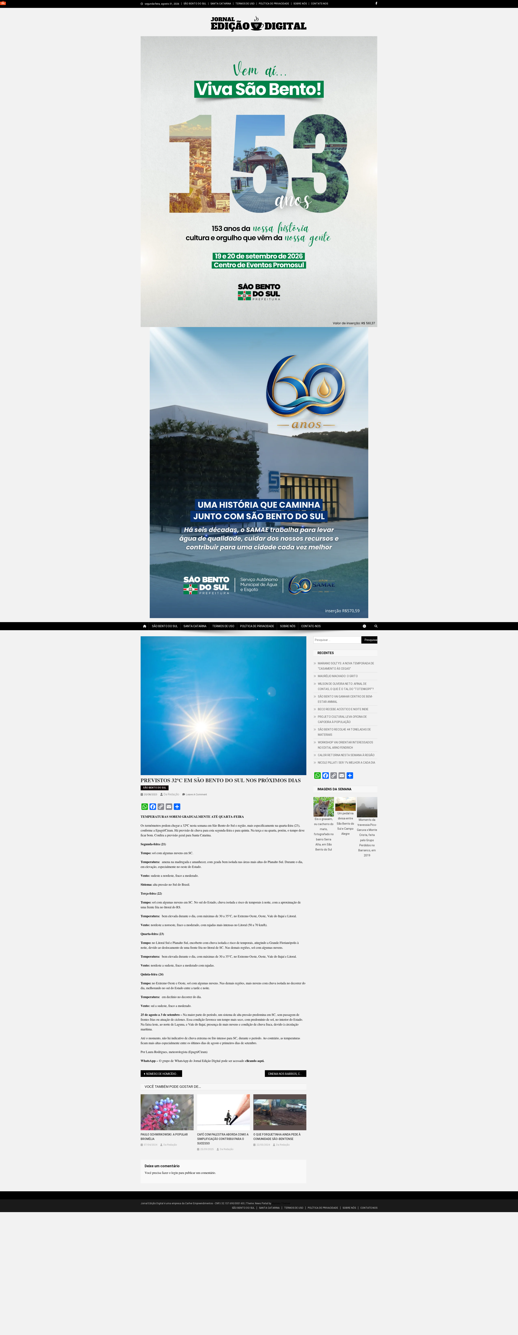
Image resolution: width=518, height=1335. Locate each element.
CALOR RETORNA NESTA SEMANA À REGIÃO (346, 755)
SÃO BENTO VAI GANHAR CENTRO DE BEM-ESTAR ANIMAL (345, 699)
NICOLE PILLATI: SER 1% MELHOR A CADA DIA (346, 762)
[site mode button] (366, 626)
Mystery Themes (281, 1203)
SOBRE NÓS (300, 3)
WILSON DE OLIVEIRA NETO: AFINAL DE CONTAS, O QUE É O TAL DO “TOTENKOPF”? (346, 686)
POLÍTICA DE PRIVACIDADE (274, 3)
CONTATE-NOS (319, 3)
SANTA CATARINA (220, 3)
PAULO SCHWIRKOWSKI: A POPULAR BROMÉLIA (164, 1137)
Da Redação (171, 794)
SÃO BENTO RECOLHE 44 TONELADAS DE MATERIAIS (344, 732)
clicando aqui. (254, 1060)
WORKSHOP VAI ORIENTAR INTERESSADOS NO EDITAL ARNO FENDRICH (345, 745)
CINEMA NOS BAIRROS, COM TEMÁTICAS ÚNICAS (287, 1073)
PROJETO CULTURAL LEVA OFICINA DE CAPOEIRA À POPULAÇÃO (342, 719)
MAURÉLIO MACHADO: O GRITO (338, 676)
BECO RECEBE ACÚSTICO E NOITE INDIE (343, 709)
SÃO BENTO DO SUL (195, 3)
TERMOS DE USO (245, 3)
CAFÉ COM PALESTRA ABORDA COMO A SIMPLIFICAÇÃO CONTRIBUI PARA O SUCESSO (222, 1139)
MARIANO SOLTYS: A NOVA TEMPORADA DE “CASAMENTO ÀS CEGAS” (346, 666)
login (174, 1172)
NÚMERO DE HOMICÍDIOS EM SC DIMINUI (164, 1073)
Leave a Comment (196, 794)
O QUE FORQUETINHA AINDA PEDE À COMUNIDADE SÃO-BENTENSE (276, 1137)
